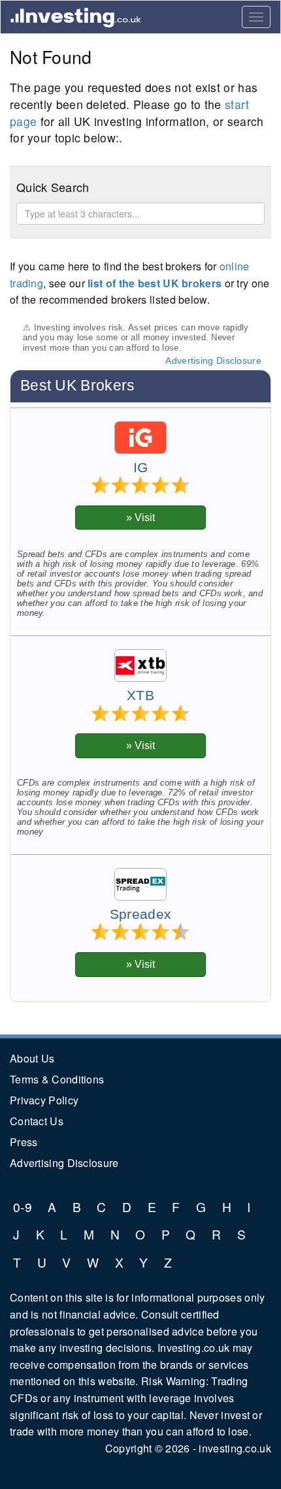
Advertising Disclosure (213, 360)
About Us (32, 1058)
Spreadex (140, 914)
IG (140, 467)
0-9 (22, 1206)
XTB (140, 695)
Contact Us (36, 1121)
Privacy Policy (44, 1100)
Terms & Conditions (57, 1079)
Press (24, 1141)
